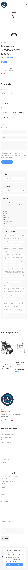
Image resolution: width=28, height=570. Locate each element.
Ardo (4, 223)
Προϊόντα (9, 2)
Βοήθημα (19, 245)
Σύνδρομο (19, 295)
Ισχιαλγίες (12, 264)
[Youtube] (12, 420)
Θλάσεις (5, 264)
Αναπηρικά (4, 40)
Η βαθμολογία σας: (6, 127)
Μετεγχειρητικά (20, 275)
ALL (5, 204)
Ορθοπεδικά (4, 42)
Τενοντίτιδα (13, 298)
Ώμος (23, 235)
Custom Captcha (6, 521)
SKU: (2, 68)
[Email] (4, 73)
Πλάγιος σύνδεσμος (16, 282)
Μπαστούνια (19, 40)
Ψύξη (5, 315)
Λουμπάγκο (6, 275)
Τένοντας (6, 298)
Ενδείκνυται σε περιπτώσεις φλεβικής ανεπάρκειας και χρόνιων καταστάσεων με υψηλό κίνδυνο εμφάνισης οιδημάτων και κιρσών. (13, 256)
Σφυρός (12, 295)
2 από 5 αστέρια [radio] (15, 127)
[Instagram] (16, 420)
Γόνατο (14, 248)
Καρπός (5, 268)
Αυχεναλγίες (20, 241)
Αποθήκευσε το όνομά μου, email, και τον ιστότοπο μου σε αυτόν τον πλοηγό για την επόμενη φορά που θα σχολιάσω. (14, 155)
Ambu (4, 219)
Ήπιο (18, 235)
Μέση (13, 275)
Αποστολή (5, 538)
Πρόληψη (6, 295)
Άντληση (12, 235)
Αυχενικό (6, 245)
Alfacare (4, 217)
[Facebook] (1, 73)
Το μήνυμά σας (5, 501)
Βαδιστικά (12, 40)
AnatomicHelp (6, 221)
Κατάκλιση (20, 268)
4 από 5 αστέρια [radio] (19, 127)
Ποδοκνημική (6, 285)
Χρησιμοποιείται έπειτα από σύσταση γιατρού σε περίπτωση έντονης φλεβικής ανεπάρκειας (14, 303)
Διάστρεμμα (21, 248)
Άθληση (5, 235)
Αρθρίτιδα (6, 241)
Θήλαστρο (12, 261)
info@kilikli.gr (4, 416)
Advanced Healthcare (7, 213)
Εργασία (5, 261)
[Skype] (8, 420)
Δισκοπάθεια (7, 251)
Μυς (5, 279)
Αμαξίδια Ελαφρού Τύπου (6, 360)
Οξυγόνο (21, 279)
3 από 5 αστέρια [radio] (17, 127)
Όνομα (3, 487)
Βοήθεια (12, 245)
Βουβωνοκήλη (7, 248)
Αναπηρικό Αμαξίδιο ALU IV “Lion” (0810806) (6, 366)
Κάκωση (19, 264)
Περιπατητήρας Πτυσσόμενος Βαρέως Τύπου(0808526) (20, 366)
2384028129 (5, 411)
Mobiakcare (13, 57)
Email (3, 494)
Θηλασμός (20, 261)
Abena (4, 211)
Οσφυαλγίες (6, 282)
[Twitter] (2, 420)
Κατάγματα (12, 268)
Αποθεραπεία (7, 238)
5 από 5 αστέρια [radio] (21, 127)
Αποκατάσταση (16, 238)
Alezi (4, 215)
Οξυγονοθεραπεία (12, 279)
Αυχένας (13, 241)
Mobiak (16, 2)
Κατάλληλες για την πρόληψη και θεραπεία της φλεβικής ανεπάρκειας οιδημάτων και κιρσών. (14, 272)
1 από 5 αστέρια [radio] (13, 127)
